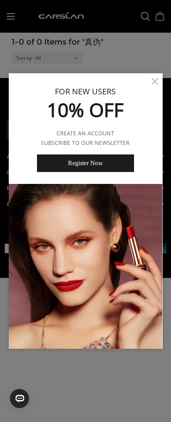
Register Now (85, 163)
